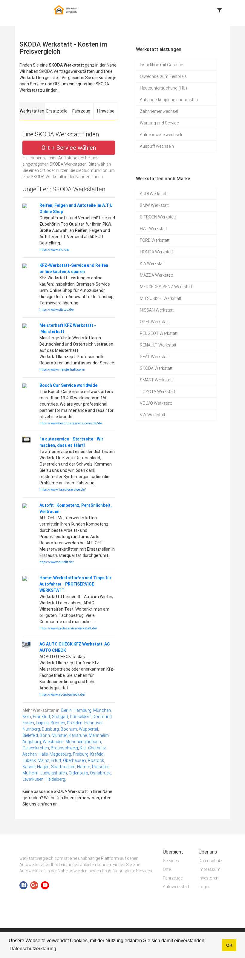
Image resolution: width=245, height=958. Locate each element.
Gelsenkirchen (35, 748)
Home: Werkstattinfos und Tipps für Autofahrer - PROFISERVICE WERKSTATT (75, 584)
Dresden (74, 722)
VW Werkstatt (152, 414)
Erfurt (56, 760)
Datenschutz (210, 860)
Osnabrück (100, 773)
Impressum (209, 869)
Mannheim (99, 735)
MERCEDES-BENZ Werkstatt (166, 286)
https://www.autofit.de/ (56, 562)
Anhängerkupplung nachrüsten (169, 99)
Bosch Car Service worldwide (68, 385)
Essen (28, 722)
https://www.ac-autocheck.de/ (62, 695)
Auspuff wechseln (157, 146)
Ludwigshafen (53, 773)
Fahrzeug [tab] (81, 111)
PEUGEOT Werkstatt (158, 333)
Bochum (69, 729)
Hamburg (82, 710)
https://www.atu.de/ (54, 250)
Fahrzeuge (173, 878)
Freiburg (80, 754)
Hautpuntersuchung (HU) (163, 88)
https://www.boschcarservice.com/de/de (70, 423)
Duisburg (50, 729)
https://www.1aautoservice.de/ (62, 490)
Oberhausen (74, 760)
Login (204, 886)
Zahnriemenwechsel (159, 111)
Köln (26, 716)
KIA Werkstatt (152, 263)
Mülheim (30, 773)
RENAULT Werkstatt (158, 345)
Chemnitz (97, 748)
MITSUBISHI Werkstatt (160, 298)
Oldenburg (78, 773)
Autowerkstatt (176, 886)
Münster (59, 735)
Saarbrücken (63, 766)
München (102, 710)
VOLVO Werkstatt (156, 403)
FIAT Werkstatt (153, 228)
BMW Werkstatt (154, 205)
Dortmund (102, 716)
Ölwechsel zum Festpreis (163, 76)
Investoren (208, 878)
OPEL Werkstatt (154, 321)
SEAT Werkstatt (154, 356)
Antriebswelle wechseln (161, 134)
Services (171, 860)
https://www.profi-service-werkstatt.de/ (68, 628)
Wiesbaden (53, 741)
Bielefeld (30, 735)
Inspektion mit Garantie (161, 64)
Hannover (93, 722)
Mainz (43, 760)
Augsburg (31, 741)
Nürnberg (31, 729)
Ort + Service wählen (69, 147)
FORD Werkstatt (154, 240)
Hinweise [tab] (105, 111)
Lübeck (29, 760)
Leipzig (42, 722)
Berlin (66, 710)
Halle (43, 754)
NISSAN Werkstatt (157, 310)
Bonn (45, 735)
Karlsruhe (78, 735)
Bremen (57, 722)
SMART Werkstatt (156, 380)
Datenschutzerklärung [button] (33, 948)
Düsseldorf (80, 716)
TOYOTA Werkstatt (157, 391)
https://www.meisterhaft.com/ (62, 370)
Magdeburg (60, 754)
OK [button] (229, 945)
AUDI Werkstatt (154, 193)
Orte (167, 869)
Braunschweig (64, 748)
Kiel (83, 748)
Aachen (29, 754)
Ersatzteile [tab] (57, 111)
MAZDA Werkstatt (156, 275)
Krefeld (96, 754)
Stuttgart (60, 716)
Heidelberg (55, 779)
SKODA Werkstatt (156, 368)
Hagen (43, 766)
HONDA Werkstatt (156, 251)
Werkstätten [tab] (32, 111)
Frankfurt (41, 716)
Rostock (96, 760)
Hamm (83, 766)
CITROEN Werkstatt (158, 217)
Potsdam (101, 766)
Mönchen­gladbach (83, 741)
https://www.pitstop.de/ (56, 310)
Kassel (28, 766)
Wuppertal (88, 729)
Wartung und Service (159, 123)
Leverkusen (33, 779)
